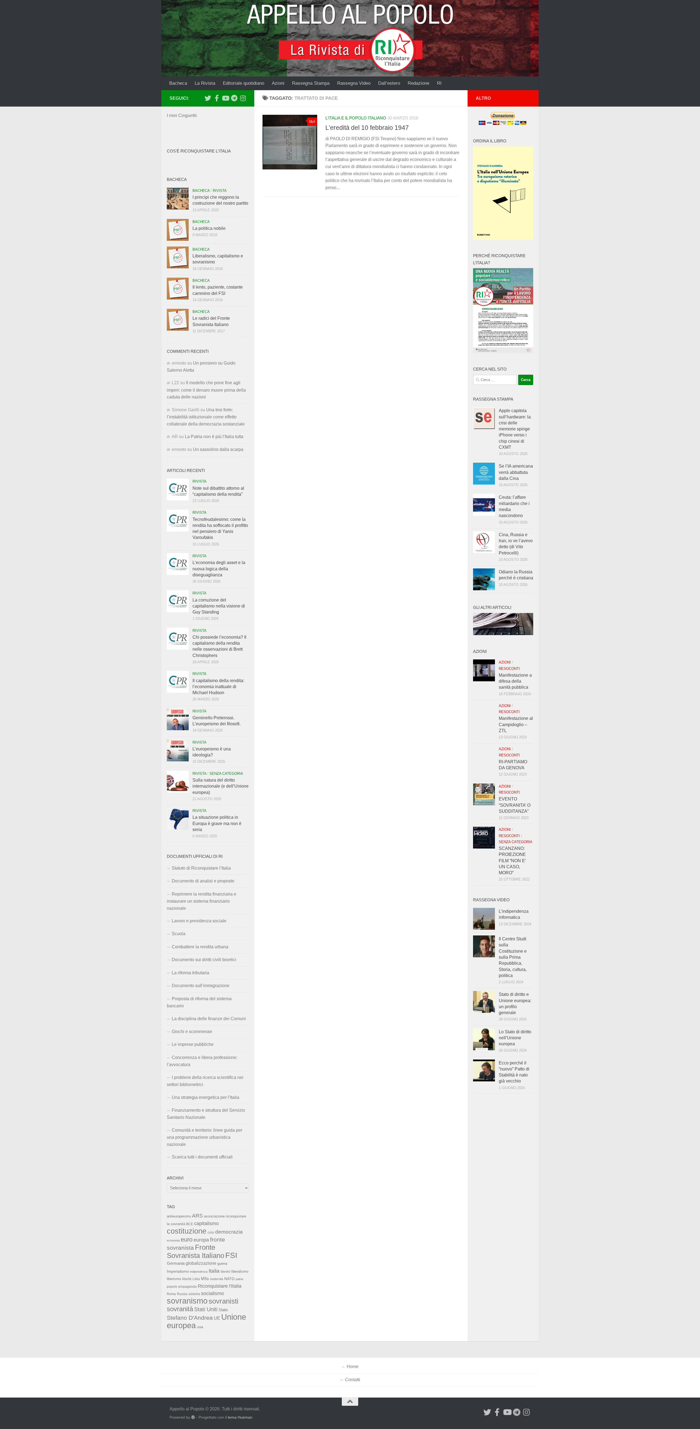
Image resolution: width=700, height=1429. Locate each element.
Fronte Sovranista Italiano (195, 1251)
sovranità (180, 1309)
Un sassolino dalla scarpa (218, 449)
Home (352, 1366)
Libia (196, 1279)
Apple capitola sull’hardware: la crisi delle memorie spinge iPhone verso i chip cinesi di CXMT (515, 429)
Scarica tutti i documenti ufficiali (202, 1157)
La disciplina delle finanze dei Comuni (209, 1018)
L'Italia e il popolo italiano (355, 118)
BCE (189, 1224)
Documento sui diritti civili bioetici (204, 959)
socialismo (212, 1293)
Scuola (178, 933)
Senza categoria (226, 773)
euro (186, 1239)
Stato (223, 1310)
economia (173, 1240)
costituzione (186, 1231)
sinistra (194, 1294)
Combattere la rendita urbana (200, 946)
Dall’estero (389, 83)
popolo (172, 1286)
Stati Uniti (205, 1309)
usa (200, 1327)
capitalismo (206, 1223)
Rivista (220, 191)
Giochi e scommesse (192, 1031)
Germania (176, 1263)
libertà (186, 1279)
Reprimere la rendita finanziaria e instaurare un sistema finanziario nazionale (201, 901)
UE (217, 1318)
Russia (182, 1294)
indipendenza (199, 1271)
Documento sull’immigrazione (200, 985)
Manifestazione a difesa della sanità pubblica (515, 681)
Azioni (278, 83)
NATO (229, 1279)
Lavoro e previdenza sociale (199, 921)
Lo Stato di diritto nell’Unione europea (515, 1037)
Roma (171, 1294)
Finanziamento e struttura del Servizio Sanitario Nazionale (206, 1114)
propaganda (187, 1286)
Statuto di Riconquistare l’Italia (201, 868)
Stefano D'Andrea (190, 1317)
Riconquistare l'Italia (219, 1286)
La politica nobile (209, 228)
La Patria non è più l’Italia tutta (214, 436)
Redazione (418, 83)
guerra (222, 1264)
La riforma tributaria (190, 972)
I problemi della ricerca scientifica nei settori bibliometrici (205, 1081)
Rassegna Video (354, 83)
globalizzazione (201, 1263)
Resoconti (509, 669)
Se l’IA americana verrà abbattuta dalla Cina (516, 472)
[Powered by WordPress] (193, 1417)
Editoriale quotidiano (243, 83)
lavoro (225, 1271)
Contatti (352, 1379)
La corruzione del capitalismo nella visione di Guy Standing (218, 606)
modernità (216, 1279)
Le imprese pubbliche (193, 1044)
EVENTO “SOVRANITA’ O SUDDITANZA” (514, 805)
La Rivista (205, 83)
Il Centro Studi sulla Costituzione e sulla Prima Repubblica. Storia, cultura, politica (513, 957)
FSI (231, 1255)
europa (201, 1240)
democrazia (229, 1232)
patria (239, 1279)
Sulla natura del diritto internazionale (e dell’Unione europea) (220, 786)
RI (439, 83)
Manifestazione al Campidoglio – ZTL (516, 724)
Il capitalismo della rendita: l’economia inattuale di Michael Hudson (218, 686)
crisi (211, 1232)
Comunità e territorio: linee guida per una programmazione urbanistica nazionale (204, 1137)
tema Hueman (240, 1417)
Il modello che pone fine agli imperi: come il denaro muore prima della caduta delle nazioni (206, 389)
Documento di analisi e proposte (203, 881)
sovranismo (187, 1300)
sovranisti (223, 1301)
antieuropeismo (179, 1216)
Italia (214, 1271)
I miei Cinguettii (182, 115)
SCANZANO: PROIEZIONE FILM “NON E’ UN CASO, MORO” (512, 860)
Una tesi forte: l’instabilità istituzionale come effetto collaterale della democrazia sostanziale (206, 416)
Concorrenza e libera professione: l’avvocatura (202, 1061)
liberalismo (239, 1271)
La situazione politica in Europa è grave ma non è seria (216, 823)
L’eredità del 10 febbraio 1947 (367, 127)
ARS (197, 1216)
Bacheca (178, 83)
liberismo (174, 1279)
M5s (205, 1278)
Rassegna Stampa (310, 83)
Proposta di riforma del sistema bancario (199, 1002)
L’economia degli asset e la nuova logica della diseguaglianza (218, 568)
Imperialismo (178, 1271)
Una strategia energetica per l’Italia (205, 1097)
